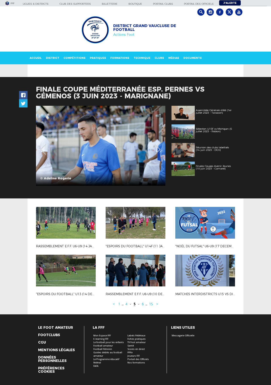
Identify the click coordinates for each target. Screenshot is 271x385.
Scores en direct (136, 349)
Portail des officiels (199, 4)
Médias (173, 57)
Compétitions (75, 57)
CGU (42, 342)
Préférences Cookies (51, 370)
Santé (130, 345)
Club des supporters (75, 4)
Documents (192, 57)
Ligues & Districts (35, 4)
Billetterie (110, 4)
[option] (100, 146)
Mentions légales (56, 350)
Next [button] (157, 146)
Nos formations (136, 362)
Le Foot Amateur (55, 327)
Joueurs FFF (133, 356)
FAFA (95, 366)
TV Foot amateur (136, 342)
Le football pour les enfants (108, 342)
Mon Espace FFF (102, 335)
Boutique (135, 4)
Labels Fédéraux (136, 335)
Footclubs (49, 335)
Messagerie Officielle (183, 335)
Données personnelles (52, 359)
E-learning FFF (100, 339)
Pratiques (98, 57)
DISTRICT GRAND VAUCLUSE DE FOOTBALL (144, 27)
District (52, 57)
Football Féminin (102, 349)
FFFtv (130, 352)
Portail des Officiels (138, 359)
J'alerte (229, 2)
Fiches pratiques (136, 339)
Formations (119, 57)
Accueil (36, 57)
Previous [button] (43, 146)
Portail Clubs (163, 4)
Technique (142, 57)
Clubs (159, 57)
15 (151, 304)
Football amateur (103, 345)
